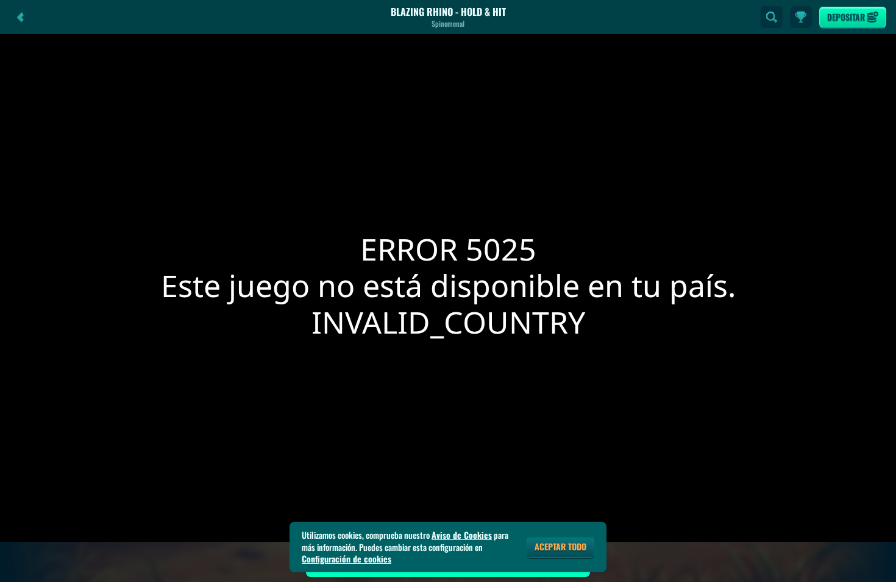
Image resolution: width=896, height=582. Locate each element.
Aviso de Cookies (462, 535)
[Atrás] (21, 17)
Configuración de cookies (346, 559)
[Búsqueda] (772, 17)
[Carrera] (801, 17)
